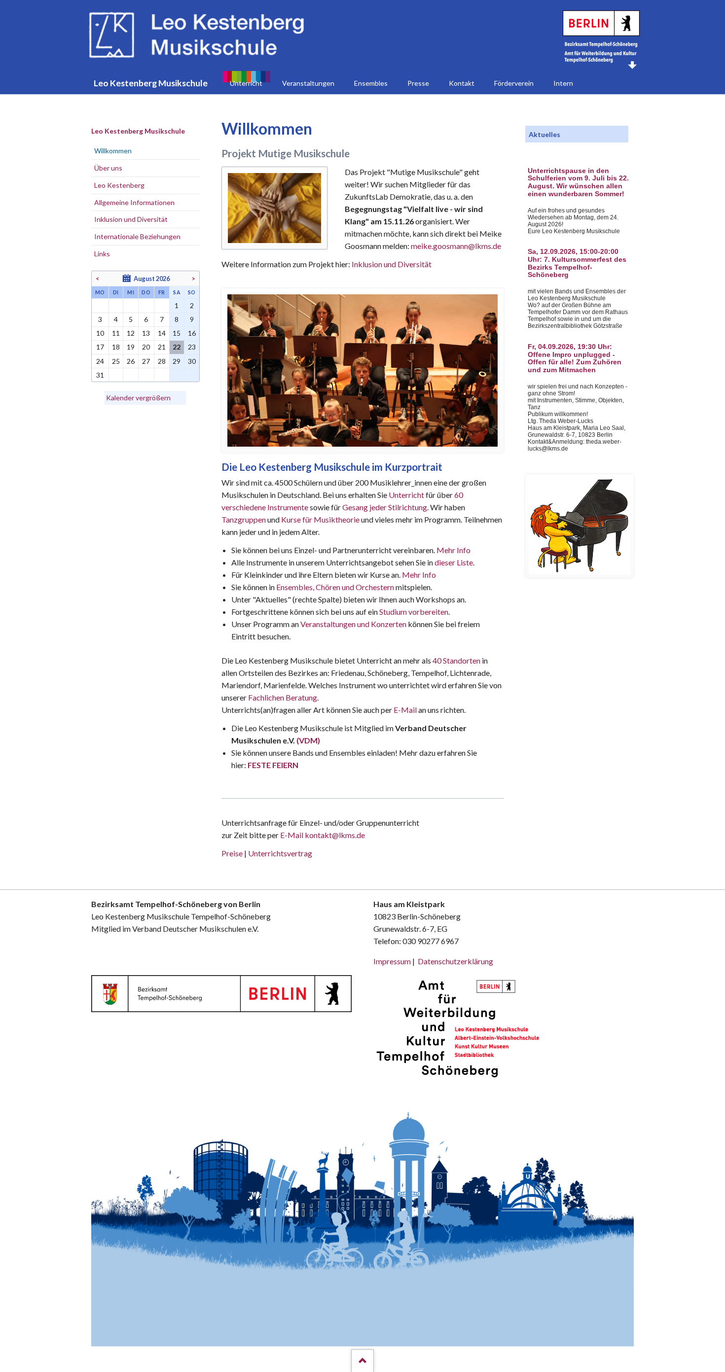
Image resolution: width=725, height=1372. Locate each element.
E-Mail (405, 709)
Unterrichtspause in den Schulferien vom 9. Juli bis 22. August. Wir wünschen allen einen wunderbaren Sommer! (578, 182)
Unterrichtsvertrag (280, 853)
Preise (232, 853)
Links (102, 253)
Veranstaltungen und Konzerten (353, 624)
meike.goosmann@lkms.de (456, 245)
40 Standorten (456, 660)
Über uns (108, 168)
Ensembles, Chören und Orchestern (335, 587)
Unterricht (406, 494)
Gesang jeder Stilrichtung (384, 507)
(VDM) (308, 740)
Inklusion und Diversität (392, 264)
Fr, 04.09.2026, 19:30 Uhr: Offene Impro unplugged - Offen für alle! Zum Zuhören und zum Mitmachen (574, 358)
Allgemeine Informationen (134, 202)
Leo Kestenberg (119, 185)
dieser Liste (454, 562)
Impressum (392, 961)
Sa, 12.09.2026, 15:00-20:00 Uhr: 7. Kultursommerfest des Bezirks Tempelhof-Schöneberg (577, 263)
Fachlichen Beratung (282, 697)
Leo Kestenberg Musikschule (138, 131)
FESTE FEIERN (273, 765)
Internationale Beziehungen (137, 236)
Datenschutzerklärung (455, 961)
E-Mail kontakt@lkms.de (322, 835)
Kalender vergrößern (138, 397)
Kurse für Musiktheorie (320, 519)
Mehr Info (453, 550)
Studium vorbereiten (413, 611)
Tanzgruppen (244, 519)
